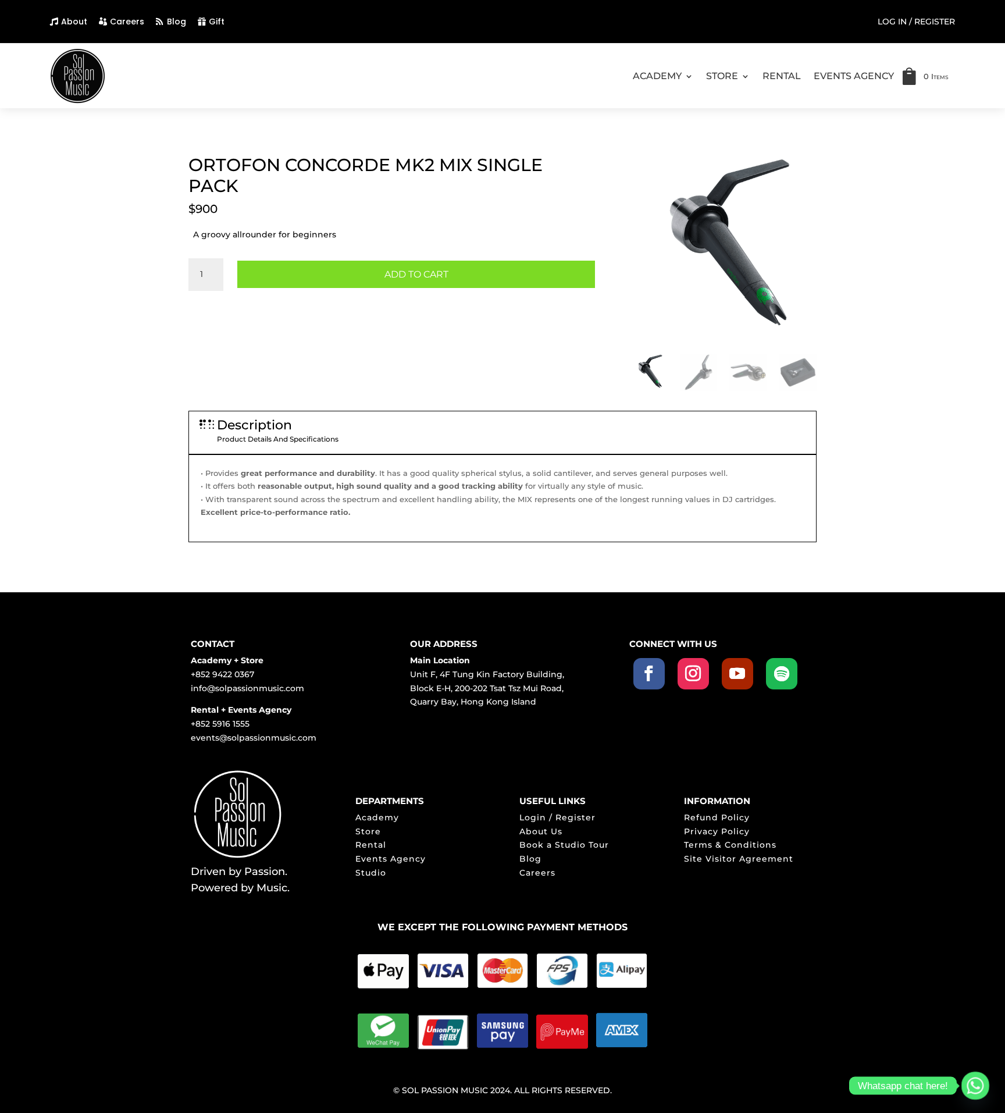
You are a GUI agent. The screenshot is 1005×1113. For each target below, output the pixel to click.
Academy (377, 817)
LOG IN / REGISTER (916, 22)
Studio (370, 872)
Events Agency (390, 859)
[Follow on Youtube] (737, 674)
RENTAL (781, 75)
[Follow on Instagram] (693, 674)
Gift (216, 21)
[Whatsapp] (975, 1085)
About (74, 21)
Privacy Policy (717, 831)
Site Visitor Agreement (738, 859)
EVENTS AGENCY (854, 75)
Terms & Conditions (730, 845)
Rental (370, 845)
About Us (540, 831)
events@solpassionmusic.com (253, 737)
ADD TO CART (416, 274)
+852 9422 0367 (222, 674)
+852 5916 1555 (220, 724)
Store (368, 831)
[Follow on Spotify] (781, 674)
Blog (176, 21)
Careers (127, 21)
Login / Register (557, 817)
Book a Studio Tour (564, 845)
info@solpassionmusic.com (247, 688)
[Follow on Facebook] (649, 674)
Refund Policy (717, 817)
